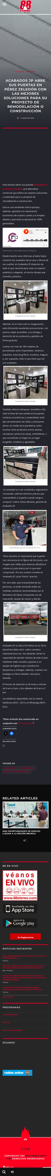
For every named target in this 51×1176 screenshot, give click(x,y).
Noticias (20, 72)
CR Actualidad (25, 723)
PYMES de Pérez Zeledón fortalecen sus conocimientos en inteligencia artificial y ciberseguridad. (25, 978)
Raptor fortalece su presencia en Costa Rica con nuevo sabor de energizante (24, 967)
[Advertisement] (25, 39)
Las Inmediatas (10, 1015)
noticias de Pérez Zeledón (17, 772)
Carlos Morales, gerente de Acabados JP (25, 250)
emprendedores (26, 768)
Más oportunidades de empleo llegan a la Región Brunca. (21, 832)
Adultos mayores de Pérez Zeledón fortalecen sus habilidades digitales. (22, 989)
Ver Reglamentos (26, 937)
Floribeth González (8, 250)
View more (26, 815)
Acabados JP (10, 768)
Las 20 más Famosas (13, 1030)
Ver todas (8, 997)
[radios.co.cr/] (17, 1075)
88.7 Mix (6, 1023)
